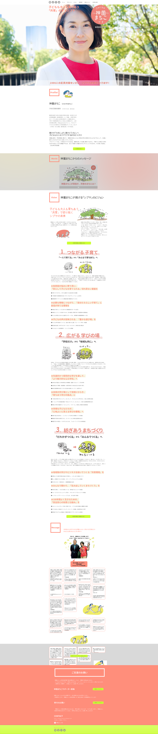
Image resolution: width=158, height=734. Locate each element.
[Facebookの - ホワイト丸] (55, 723)
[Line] (50, 2)
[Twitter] (59, 2)
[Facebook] (53, 2)
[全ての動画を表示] (78, 187)
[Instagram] (56, 2)
